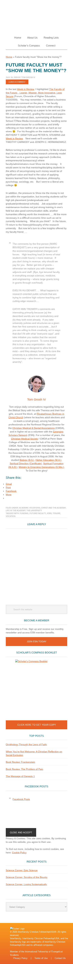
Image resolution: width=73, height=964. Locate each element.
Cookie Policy (19, 852)
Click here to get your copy (36, 724)
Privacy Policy (20, 958)
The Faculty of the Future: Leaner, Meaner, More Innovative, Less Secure (35, 93)
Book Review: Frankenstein (20, 762)
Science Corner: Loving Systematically (26, 884)
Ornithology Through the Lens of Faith (26, 744)
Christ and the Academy (53, 508)
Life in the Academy (15, 510)
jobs (49, 513)
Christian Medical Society (24, 438)
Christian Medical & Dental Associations (33, 428)
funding (24, 513)
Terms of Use (41, 958)
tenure (56, 513)
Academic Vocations (29, 508)
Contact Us (60, 958)
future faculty (38, 513)
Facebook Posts (36, 786)
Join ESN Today (36, 641)
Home (9, 57)
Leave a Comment (17, 82)
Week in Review (25, 89)
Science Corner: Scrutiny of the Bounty (26, 877)
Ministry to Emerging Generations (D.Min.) (41, 467)
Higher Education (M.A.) (48, 460)
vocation (10, 516)
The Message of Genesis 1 (20, 776)
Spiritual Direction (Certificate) (26, 463)
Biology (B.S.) (27, 460)
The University (34, 510)
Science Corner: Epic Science (22, 870)
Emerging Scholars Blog (36, 15)
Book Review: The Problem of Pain (24, 769)
